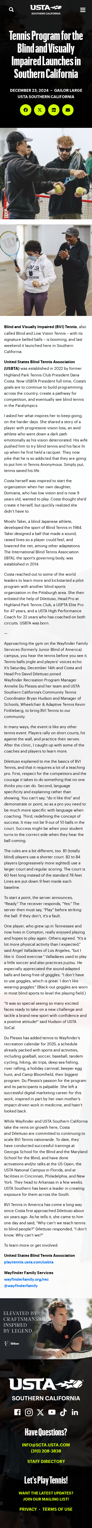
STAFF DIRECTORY (46, 1462)
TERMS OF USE (57, 1509)
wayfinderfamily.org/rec (26, 1279)
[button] (25, 110)
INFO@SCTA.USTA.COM (46, 1445)
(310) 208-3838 (46, 1451)
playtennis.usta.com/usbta (28, 1262)
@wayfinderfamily (21, 1286)
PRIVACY (28, 1509)
